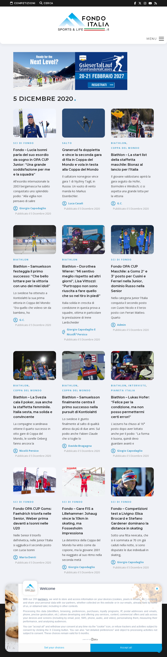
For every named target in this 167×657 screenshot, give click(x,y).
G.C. (119, 203)
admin (121, 325)
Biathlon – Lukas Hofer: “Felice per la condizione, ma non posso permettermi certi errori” (130, 407)
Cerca (48, 3)
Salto (67, 143)
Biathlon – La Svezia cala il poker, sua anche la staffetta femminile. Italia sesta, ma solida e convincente (32, 407)
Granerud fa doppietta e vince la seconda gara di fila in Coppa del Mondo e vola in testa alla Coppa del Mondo (82, 159)
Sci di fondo (23, 143)
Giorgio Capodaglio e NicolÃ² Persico (81, 332)
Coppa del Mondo (125, 147)
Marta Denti (27, 557)
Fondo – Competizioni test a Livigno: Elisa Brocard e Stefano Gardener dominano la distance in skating (129, 518)
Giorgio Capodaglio (32, 208)
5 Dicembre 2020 (41, 213)
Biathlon (118, 143)
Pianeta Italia (123, 390)
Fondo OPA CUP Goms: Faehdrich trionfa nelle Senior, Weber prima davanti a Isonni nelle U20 (32, 518)
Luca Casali (75, 203)
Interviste (137, 385)
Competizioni (24, 3)
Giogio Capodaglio (130, 450)
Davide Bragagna (80, 446)
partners (43, 599)
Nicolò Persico (29, 450)
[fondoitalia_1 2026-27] (70, 71)
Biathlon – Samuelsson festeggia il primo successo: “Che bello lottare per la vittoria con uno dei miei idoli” (32, 276)
